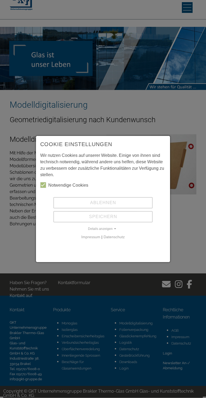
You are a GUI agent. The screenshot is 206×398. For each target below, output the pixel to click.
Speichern (103, 216)
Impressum (90, 237)
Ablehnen (103, 202)
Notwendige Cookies (68, 185)
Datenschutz (114, 237)
